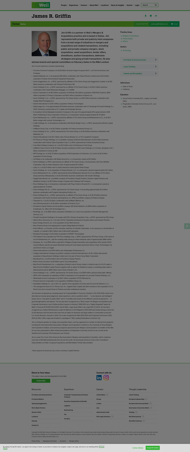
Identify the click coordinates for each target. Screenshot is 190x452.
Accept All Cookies (153, 448)
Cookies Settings (138, 448)
